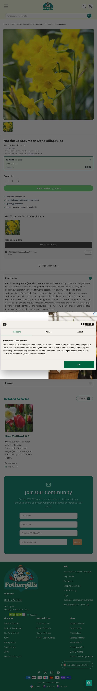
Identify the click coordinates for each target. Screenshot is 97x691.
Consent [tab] (17, 332)
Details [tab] (48, 332)
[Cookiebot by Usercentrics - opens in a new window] (83, 324)
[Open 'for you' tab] (89, 683)
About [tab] (80, 332)
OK (79, 365)
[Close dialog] (94, 314)
